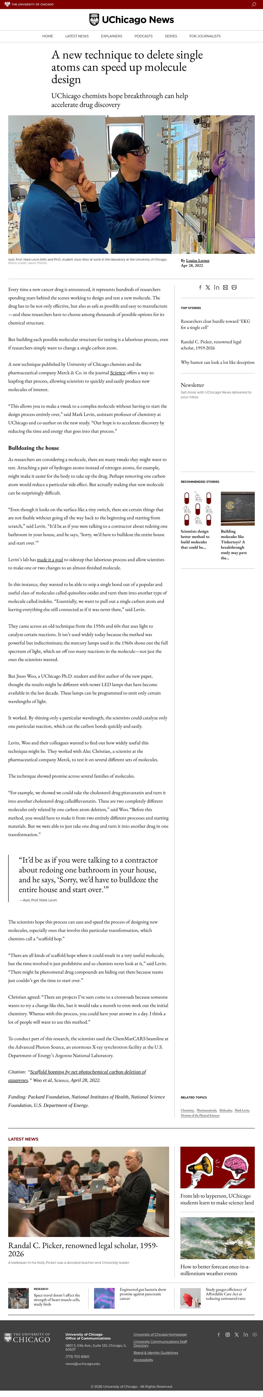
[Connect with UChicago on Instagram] (228, 1335)
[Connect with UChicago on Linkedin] (246, 1335)
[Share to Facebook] (200, 287)
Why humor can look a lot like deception (218, 362)
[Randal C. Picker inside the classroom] (88, 1192)
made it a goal (50, 559)
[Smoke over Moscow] (217, 1238)
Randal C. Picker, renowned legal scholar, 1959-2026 (211, 345)
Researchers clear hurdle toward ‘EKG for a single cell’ (215, 324)
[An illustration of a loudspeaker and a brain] (217, 1168)
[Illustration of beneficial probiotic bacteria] (104, 1298)
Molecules (225, 1110)
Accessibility (143, 1360)
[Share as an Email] (225, 287)
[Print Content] (234, 287)
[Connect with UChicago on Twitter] (237, 1335)
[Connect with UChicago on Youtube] (255, 1335)
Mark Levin (242, 1110)
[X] (208, 287)
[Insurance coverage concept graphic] (190, 1298)
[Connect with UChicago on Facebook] (220, 1335)
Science (118, 372)
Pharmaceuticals (207, 1110)
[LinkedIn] (216, 287)
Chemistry (187, 1110)
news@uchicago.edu (83, 1364)
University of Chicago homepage (160, 1334)
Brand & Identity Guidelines (156, 1353)
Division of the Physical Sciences (200, 1115)
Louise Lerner (198, 260)
